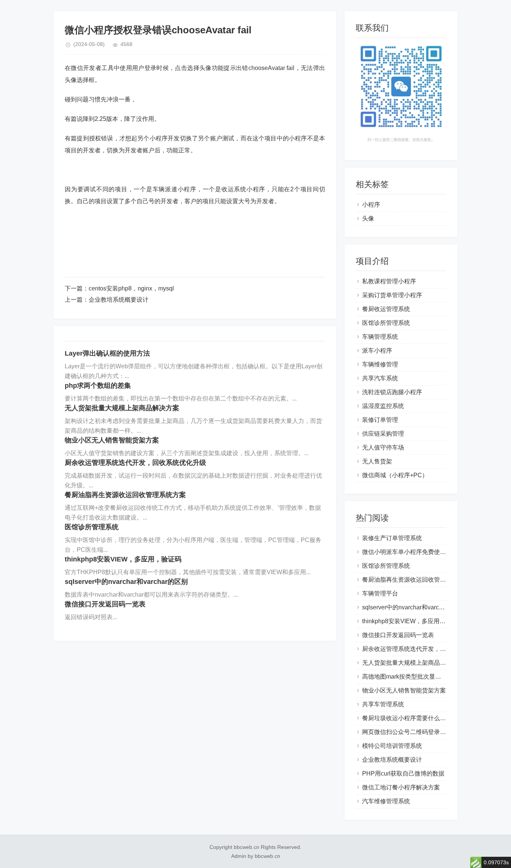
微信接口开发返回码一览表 (105, 604)
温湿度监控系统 (383, 406)
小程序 (371, 204)
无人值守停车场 (383, 447)
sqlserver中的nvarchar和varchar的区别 (126, 581)
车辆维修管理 (380, 364)
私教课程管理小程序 (389, 281)
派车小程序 (377, 350)
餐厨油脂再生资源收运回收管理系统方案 (125, 495)
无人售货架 (377, 461)
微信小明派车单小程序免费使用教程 (410, 552)
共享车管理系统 (383, 704)
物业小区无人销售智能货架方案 (112, 440)
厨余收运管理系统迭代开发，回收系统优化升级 (135, 462)
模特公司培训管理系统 (392, 746)
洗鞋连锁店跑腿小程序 (392, 392)
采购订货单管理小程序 (392, 295)
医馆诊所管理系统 (92, 527)
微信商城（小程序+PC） (395, 475)
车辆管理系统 (380, 337)
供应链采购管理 (383, 433)
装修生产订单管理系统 (392, 538)
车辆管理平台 (380, 593)
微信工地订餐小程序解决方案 (401, 787)
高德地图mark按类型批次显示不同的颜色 (416, 676)
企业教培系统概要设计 (119, 299)
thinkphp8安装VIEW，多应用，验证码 (123, 559)
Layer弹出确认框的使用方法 (107, 353)
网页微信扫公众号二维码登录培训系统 (413, 732)
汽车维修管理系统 (386, 801)
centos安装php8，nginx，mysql (131, 288)
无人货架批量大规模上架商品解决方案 (122, 408)
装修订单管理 (380, 420)
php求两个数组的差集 (98, 385)
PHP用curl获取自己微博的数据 (403, 773)
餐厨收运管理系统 (386, 309)
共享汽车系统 (380, 378)
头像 (368, 218)
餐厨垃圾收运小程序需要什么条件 (407, 718)
